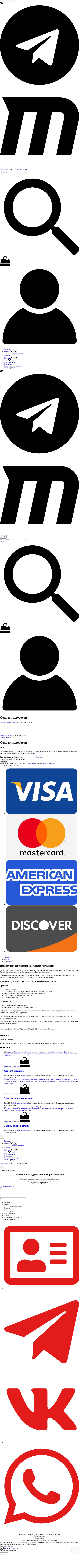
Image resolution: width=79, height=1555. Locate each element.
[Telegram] (39, 86)
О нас (13, 360)
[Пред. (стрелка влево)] (1, 1554)
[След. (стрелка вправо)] (3, 1554)
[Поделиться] (5, 1552)
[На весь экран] (3, 1552)
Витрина (7, 351)
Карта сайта (39, 1538)
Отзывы (7, 356)
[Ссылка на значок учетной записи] (39, 345)
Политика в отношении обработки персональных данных (39, 1534)
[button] (11, 351)
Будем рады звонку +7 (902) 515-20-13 (13, 169)
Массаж (52, 763)
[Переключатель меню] (15, 351)
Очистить (39, 757)
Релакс (8, 737)
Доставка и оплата (17, 354)
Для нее (9, 735)
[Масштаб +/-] (1, 1552)
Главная (7, 349)
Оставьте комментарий (8, 722)
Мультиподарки (9, 362)
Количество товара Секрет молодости (13, 759)
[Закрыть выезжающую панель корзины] (2, 1167)
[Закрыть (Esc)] (7, 1552)
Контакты (7, 358)
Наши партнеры (9, 368)
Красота (45, 763)
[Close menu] (2, 1136)
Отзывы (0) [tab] (8, 961)
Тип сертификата (6, 757)
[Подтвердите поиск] (25, 173)
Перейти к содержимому (8, 1)
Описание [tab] (7, 958)
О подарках (8, 364)
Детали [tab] (6, 959)
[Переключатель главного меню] (3, 537)
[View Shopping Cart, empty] (39, 261)
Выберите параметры (20, 1075)
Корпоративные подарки (13, 366)
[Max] (39, 166)
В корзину (4, 761)
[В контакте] (1, 3)
